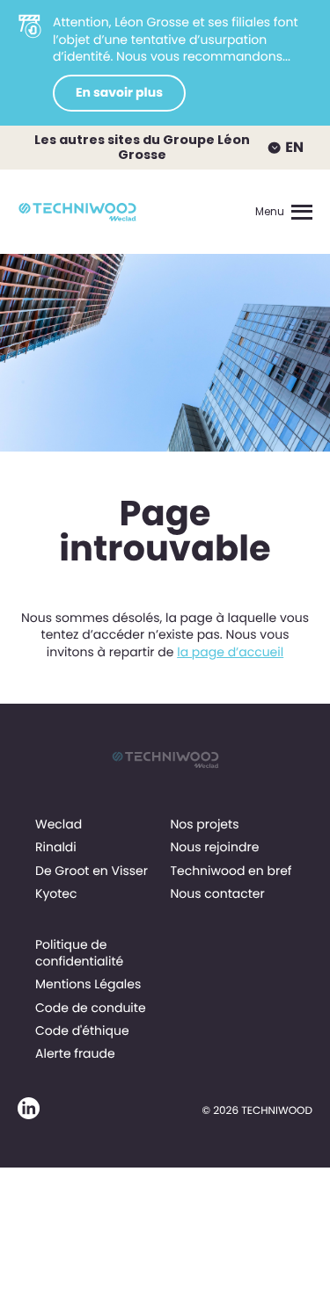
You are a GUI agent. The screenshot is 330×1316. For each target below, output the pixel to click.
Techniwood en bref (230, 870)
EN (294, 147)
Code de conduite (90, 1007)
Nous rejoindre (214, 847)
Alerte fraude (75, 1053)
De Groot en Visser (91, 870)
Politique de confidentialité (79, 952)
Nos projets (204, 824)
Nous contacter (217, 893)
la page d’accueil (230, 652)
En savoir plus (119, 92)
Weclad (58, 824)
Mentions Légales (88, 984)
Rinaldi (56, 847)
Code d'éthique (82, 1030)
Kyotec (56, 893)
